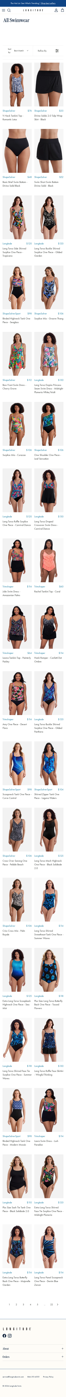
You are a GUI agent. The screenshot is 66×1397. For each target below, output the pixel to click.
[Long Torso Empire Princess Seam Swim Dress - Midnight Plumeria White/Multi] (48, 354)
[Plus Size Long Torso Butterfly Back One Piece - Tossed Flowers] (48, 970)
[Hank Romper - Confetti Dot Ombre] (48, 627)
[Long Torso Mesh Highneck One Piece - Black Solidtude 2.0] (48, 830)
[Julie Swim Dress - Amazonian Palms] (17, 560)
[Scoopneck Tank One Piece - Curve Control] (17, 763)
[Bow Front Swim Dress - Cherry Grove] (17, 354)
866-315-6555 (33, 1377)
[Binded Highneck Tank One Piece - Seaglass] (17, 287)
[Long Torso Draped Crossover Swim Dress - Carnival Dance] (48, 490)
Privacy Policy (48, 1377)
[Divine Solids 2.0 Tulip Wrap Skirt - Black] (48, 84)
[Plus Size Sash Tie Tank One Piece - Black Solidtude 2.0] (17, 1176)
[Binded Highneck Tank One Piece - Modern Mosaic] (17, 1110)
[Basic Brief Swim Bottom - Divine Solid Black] (17, 151)
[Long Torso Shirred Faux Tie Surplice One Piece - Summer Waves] (17, 1040)
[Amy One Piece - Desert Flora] (17, 693)
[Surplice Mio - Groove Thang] (48, 287)
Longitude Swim (15, 1386)
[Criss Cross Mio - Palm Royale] (17, 900)
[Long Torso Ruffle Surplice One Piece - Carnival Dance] (17, 490)
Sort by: (16, 51)
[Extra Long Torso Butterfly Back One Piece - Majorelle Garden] (17, 1246)
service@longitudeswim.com (13, 1377)
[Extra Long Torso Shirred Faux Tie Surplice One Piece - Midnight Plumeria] (48, 1176)
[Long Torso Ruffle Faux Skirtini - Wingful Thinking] (48, 1040)
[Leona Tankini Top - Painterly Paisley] (17, 627)
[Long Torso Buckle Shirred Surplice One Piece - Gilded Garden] (48, 217)
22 (51, 1304)
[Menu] (3, 10)
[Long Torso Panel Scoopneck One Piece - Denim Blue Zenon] (48, 1246)
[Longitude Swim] (33, 10)
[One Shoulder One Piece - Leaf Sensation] (48, 424)
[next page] (57, 1304)
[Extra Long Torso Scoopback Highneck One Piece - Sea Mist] (17, 970)
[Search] (10, 10)
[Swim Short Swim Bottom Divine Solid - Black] (48, 151)
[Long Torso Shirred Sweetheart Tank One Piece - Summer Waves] (48, 900)
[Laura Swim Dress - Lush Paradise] (48, 1110)
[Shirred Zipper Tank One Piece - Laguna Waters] (48, 763)
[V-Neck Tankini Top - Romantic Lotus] (17, 84)
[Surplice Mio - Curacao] (17, 424)
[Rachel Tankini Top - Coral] (48, 560)
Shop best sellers (48, 3)
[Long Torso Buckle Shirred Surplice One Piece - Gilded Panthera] (48, 693)
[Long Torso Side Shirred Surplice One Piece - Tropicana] (17, 217)
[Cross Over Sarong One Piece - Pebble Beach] (17, 830)
